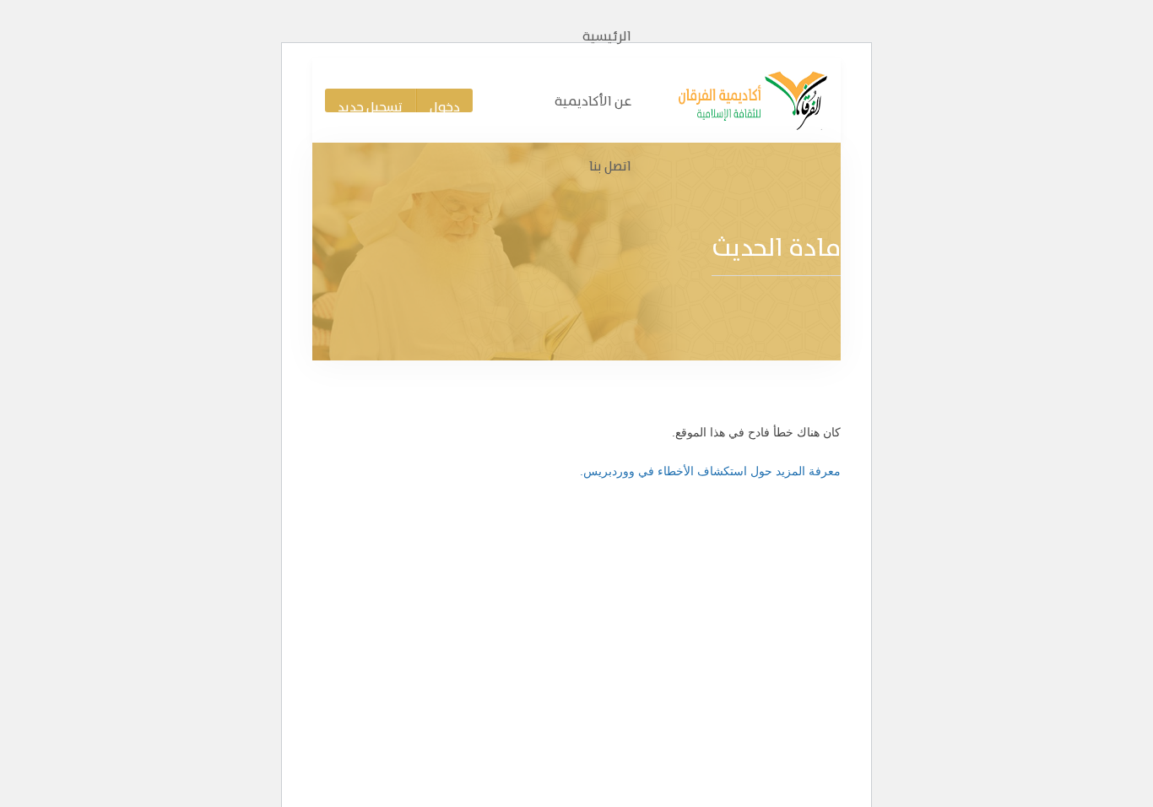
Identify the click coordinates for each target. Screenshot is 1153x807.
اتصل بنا (610, 166)
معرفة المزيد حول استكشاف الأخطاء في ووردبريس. (710, 471)
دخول (445, 105)
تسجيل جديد (370, 105)
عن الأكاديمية (593, 101)
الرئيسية (606, 36)
